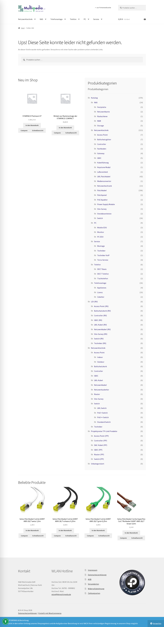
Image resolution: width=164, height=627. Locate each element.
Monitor (100, 232)
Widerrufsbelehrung (96, 588)
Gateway (100, 153)
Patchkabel (102, 190)
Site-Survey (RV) (100, 334)
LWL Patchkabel (103, 176)
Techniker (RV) (100, 343)
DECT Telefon (103, 274)
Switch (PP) (99, 459)
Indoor (100, 357)
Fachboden (101, 148)
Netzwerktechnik (25, 19)
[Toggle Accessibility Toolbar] (5, 621)
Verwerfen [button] (157, 623)
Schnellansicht (37, 130)
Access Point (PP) (101, 436)
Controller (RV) (100, 315)
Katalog (94, 98)
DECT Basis (101, 269)
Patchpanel (102, 195)
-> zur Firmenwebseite (103, 7)
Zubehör (100, 297)
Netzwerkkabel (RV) (102, 329)
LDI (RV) (94, 301)
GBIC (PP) (98, 450)
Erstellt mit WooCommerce (49, 613)
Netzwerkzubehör (101, 389)
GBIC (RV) (98, 320)
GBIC (99, 158)
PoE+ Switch (102, 413)
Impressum (92, 570)
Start (23, 28)
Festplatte (101, 107)
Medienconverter (104, 181)
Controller (101, 144)
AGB (89, 579)
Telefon (73, 19)
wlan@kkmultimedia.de (61, 594)
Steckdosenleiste (104, 213)
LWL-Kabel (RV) (100, 325)
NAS (41, 19)
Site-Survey (101, 209)
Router (97, 394)
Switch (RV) (98, 338)
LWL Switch (101, 408)
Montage (101, 246)
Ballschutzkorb (100, 366)
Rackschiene (102, 116)
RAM (99, 121)
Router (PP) (99, 454)
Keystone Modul (103, 167)
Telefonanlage (56, 19)
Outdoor (100, 362)
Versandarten (93, 584)
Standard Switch (104, 422)
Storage (100, 125)
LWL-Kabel (98, 380)
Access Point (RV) (101, 306)
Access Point (102, 135)
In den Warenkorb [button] (32, 125)
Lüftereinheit (102, 172)
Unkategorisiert (97, 463)
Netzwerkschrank (104, 186)
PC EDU (100, 237)
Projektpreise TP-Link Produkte (104, 431)
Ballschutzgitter (104, 139)
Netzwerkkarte (103, 111)
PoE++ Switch (103, 417)
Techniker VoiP (103, 255)
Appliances (101, 287)
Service (96, 19)
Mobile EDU (102, 227)
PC (85, 19)
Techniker (101, 250)
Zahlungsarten (94, 593)
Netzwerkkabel (100, 385)
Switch (100, 218)
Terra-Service (102, 260)
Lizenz (100, 292)
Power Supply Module (106, 204)
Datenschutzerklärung (97, 575)
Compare (24, 130)
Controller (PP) (100, 440)
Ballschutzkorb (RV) (102, 311)
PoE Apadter (102, 200)
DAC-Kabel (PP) (100, 445)
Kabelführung (103, 162)
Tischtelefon (102, 278)
